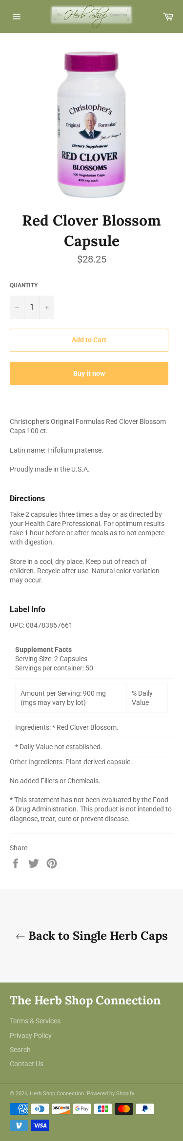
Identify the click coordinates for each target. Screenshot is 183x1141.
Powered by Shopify (110, 1093)
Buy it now (89, 373)
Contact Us (26, 1064)
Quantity (24, 285)
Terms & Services (35, 1021)
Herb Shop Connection (57, 1093)
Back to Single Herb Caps (96, 935)
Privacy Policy (31, 1035)
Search (20, 1049)
